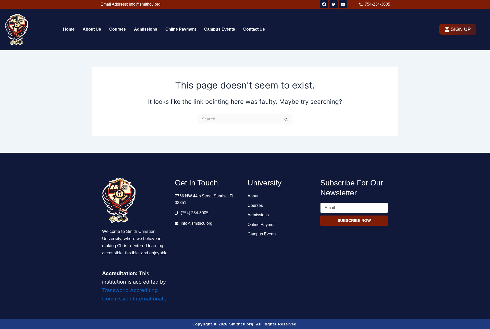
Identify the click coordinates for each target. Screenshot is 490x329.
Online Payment (180, 29)
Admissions (145, 29)
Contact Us (254, 29)
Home (69, 29)
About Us (92, 29)
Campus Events (219, 29)
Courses (117, 29)
